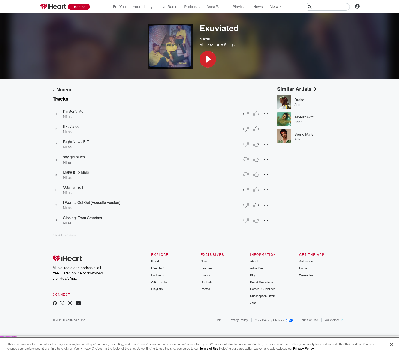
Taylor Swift (303, 117)
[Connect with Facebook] (55, 303)
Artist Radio (216, 6)
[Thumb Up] (256, 114)
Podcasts (192, 6)
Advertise (256, 268)
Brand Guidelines (261, 282)
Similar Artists (294, 88)
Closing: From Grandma (82, 217)
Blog (253, 275)
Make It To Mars (76, 172)
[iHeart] (53, 6)
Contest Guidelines (262, 289)
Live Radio (168, 6)
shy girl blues (74, 156)
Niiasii (205, 38)
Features (206, 268)
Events (205, 275)
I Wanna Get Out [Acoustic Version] (91, 202)
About (254, 261)
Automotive (306, 261)
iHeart (155, 261)
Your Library (143, 6)
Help (218, 320)
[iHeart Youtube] (78, 303)
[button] (208, 59)
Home (303, 268)
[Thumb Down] (246, 114)
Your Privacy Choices (269, 320)
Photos (205, 289)
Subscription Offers (263, 296)
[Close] (392, 344)
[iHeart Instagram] (70, 303)
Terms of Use (309, 320)
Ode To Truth (73, 187)
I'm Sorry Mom (74, 111)
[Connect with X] (62, 303)
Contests (207, 282)
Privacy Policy (238, 320)
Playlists (239, 6)
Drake (299, 99)
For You (119, 6)
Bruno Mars (303, 134)
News (258, 6)
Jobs (253, 302)
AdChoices (332, 320)
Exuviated (71, 126)
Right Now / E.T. (76, 141)
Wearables (306, 275)
